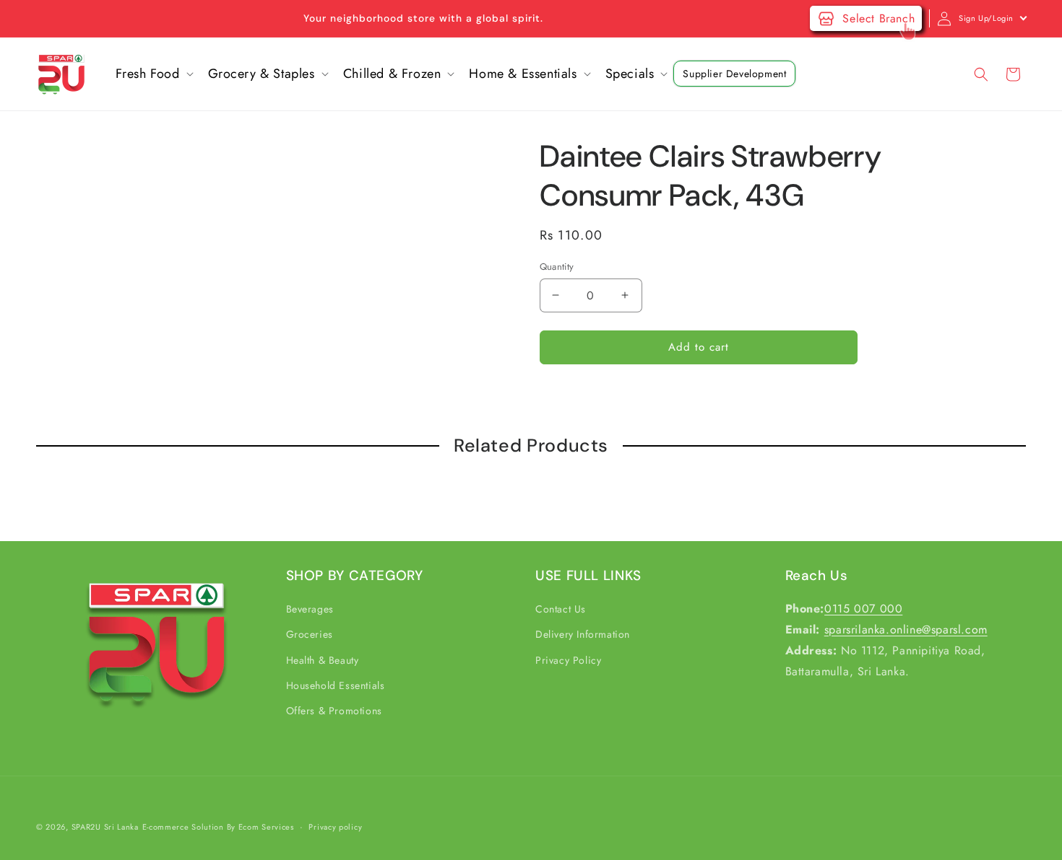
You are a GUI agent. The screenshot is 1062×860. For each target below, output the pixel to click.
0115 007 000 (863, 608)
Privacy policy (335, 826)
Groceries (309, 635)
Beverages (310, 609)
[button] (153, 74)
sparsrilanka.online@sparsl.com (906, 629)
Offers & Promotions (334, 710)
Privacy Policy (568, 660)
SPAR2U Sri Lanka (105, 827)
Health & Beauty (322, 660)
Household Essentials (335, 685)
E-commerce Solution (183, 827)
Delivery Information (582, 635)
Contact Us (560, 609)
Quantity (557, 266)
